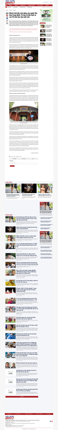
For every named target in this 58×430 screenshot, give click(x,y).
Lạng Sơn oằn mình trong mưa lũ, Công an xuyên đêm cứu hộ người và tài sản (27, 325)
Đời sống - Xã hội (21, 304)
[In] (7, 23)
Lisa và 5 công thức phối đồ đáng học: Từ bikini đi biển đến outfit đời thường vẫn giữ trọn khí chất (26, 245)
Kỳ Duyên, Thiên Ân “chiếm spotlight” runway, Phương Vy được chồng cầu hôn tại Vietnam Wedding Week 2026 (26, 289)
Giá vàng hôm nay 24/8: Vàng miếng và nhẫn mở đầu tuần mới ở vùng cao (27, 281)
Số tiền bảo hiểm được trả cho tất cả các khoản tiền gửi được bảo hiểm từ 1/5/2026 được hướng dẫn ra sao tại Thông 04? (27, 354)
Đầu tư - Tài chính (21, 285)
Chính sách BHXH (21, 360)
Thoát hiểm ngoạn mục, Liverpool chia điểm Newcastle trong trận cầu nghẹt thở (25, 318)
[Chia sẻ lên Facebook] (7, 18)
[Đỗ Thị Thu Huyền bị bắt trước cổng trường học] (10, 365)
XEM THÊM (21, 396)
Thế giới (20, 322)
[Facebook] (50, 421)
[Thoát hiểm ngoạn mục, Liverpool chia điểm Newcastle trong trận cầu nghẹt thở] (10, 320)
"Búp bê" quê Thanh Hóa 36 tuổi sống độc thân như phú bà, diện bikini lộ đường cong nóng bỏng (27, 263)
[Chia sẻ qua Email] (7, 21)
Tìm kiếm (51, 2)
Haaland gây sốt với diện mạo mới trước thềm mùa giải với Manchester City (26, 334)
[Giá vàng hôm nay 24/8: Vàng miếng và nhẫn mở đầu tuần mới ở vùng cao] (10, 283)
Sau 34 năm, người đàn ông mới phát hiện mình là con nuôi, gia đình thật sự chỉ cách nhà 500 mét (24, 28)
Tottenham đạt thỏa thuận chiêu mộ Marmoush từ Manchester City (45, 228)
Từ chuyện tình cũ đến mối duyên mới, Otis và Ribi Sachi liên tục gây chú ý (26, 371)
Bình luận (7, 13)
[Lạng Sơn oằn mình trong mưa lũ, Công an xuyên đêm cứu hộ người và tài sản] (10, 327)
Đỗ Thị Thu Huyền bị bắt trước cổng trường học (26, 363)
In (33, 158)
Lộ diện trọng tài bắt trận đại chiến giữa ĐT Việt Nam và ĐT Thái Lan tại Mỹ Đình (27, 389)
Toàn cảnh (7, 192)
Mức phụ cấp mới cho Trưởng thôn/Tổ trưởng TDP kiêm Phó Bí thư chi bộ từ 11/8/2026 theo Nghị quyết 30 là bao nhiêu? (27, 380)
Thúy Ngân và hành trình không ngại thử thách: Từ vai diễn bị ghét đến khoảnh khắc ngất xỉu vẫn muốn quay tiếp (27, 308)
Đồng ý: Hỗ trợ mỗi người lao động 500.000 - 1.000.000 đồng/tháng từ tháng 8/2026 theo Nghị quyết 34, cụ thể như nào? (26, 271)
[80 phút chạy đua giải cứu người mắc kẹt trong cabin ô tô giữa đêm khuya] (29, 188)
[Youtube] (52, 421)
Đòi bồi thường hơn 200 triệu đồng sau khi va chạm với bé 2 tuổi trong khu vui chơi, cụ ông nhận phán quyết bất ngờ (13, 195)
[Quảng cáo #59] (46, 15)
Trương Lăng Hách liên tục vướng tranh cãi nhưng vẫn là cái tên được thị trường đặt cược (26, 254)
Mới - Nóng (20, 367)
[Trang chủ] (6, 5)
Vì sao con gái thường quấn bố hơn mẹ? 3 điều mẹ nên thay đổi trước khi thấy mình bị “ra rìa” (26, 299)
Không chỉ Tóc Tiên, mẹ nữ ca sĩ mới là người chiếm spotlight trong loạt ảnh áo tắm (45, 195)
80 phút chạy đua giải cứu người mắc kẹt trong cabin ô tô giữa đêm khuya (28, 195)
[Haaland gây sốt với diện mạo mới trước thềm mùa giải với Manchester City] (10, 336)
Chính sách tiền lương (21, 350)
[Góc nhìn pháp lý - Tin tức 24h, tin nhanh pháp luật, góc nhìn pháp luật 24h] (10, 2)
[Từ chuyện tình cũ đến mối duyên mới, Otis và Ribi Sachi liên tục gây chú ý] (10, 373)
